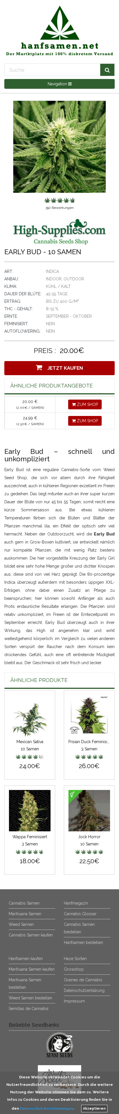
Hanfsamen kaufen (26, 958)
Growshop (74, 969)
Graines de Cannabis (83, 980)
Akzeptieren (94, 1109)
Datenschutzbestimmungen (46, 1108)
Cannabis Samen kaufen (31, 935)
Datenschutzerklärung (84, 990)
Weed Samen (21, 924)
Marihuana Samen (25, 913)
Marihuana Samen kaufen (32, 969)
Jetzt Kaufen (64, 368)
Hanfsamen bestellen (83, 942)
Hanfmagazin (76, 903)
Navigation (58, 84)
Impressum (74, 1001)
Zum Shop (87, 404)
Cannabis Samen (24, 903)
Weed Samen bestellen (30, 998)
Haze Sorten (75, 958)
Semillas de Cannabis (29, 1008)
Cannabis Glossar (80, 913)
